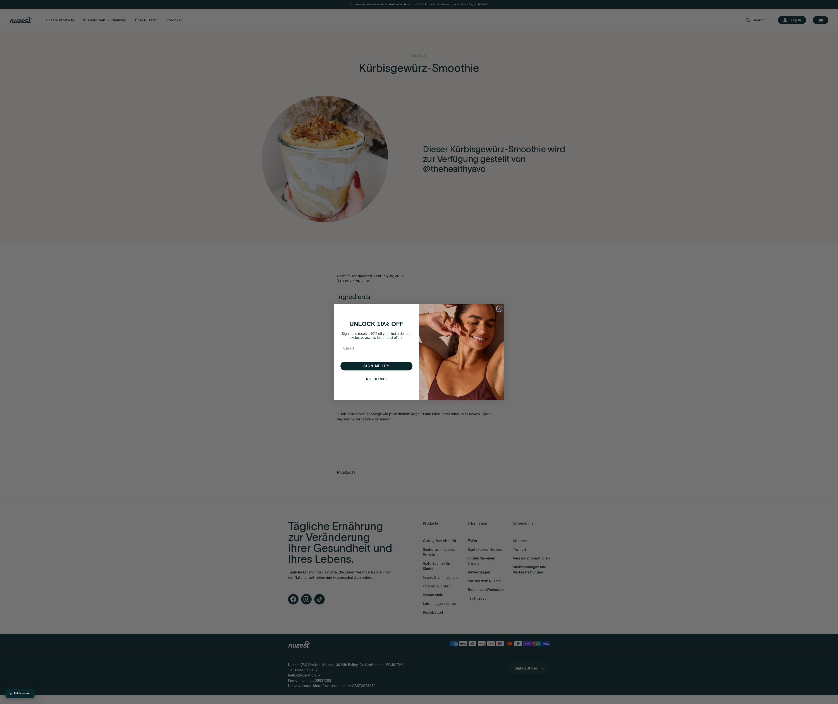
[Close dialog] (499, 309)
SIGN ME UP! (376, 366)
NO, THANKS (376, 379)
